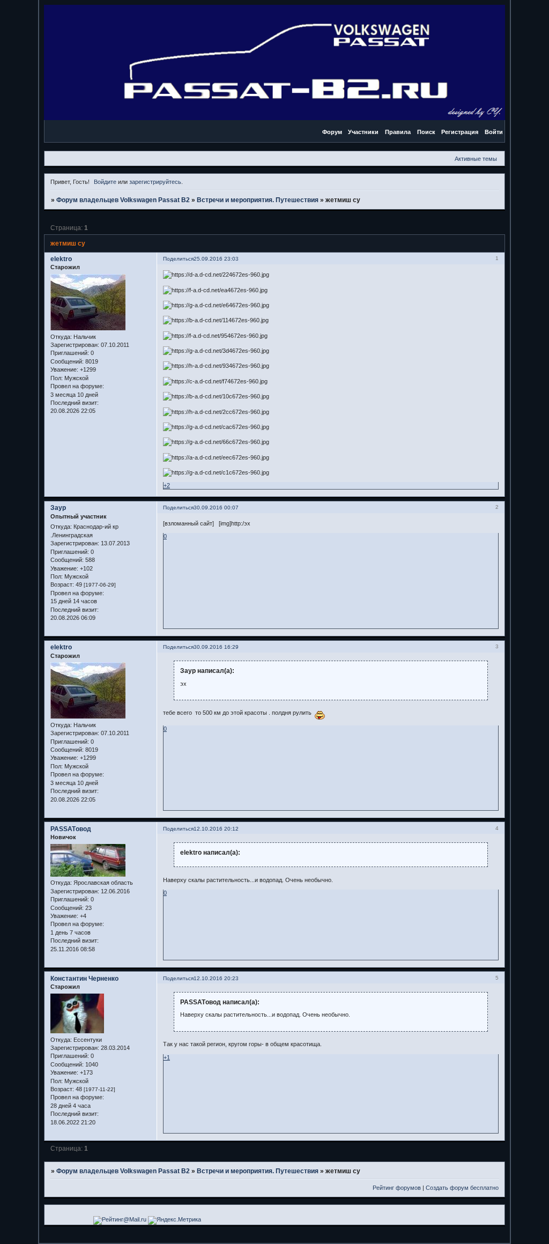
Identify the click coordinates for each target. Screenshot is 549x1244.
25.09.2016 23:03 (216, 259)
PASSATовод (70, 829)
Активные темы (476, 159)
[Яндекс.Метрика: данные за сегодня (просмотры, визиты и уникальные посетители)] (174, 1220)
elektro (61, 259)
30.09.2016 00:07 (216, 507)
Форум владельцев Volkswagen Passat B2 (123, 200)
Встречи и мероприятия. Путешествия (257, 200)
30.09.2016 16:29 (216, 647)
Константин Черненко (84, 978)
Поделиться (178, 259)
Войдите (105, 182)
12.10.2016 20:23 (216, 978)
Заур (58, 508)
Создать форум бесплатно (462, 1187)
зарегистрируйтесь (155, 182)
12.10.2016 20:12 (216, 829)
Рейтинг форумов (397, 1187)
